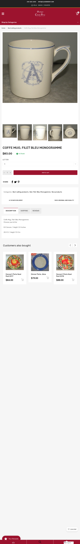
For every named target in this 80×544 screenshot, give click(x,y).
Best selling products (20, 192)
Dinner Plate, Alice (38, 274)
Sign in (40, 5)
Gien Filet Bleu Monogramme (40, 192)
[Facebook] (12, 182)
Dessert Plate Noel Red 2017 (13, 275)
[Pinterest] (18, 182)
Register (47, 5)
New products (56, 192)
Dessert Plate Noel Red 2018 (64, 275)
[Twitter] (15, 182)
